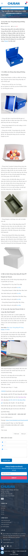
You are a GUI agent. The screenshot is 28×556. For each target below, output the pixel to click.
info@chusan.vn (8, 417)
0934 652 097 (6, 539)
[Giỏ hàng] (25, 4)
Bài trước (16, 433)
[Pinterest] (7, 546)
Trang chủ (3, 506)
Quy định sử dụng (5, 526)
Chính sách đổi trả (5, 524)
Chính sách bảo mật (5, 520)
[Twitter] (4, 546)
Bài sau (23, 433)
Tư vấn (2, 510)
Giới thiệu (3, 508)
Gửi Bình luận (6, 460)
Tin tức (2, 512)
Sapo (17, 554)
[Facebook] (1, 546)
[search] (25, 8)
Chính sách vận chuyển (6, 522)
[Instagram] (10, 546)
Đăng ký (14, 477)
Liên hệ (2, 514)
